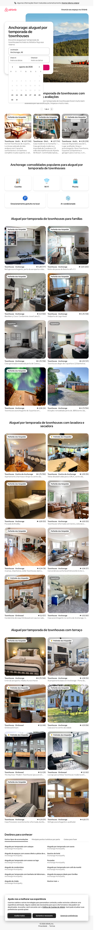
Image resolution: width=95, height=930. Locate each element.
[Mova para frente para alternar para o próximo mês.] (39, 67)
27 (30, 95)
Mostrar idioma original (70, 3)
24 (17, 95)
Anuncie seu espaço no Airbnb (74, 9)
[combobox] (29, 52)
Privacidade (42, 926)
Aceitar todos (19, 916)
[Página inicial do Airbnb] (10, 9)
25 (21, 95)
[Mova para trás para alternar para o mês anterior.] (12, 67)
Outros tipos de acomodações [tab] (16, 839)
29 (39, 95)
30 (12, 100)
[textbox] (18, 60)
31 (17, 100)
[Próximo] (51, 109)
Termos (52, 926)
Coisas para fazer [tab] (70, 839)
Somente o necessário (44, 916)
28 (35, 95)
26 (26, 95)
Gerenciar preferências (69, 916)
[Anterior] (42, 109)
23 (12, 95)
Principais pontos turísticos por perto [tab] (46, 839)
